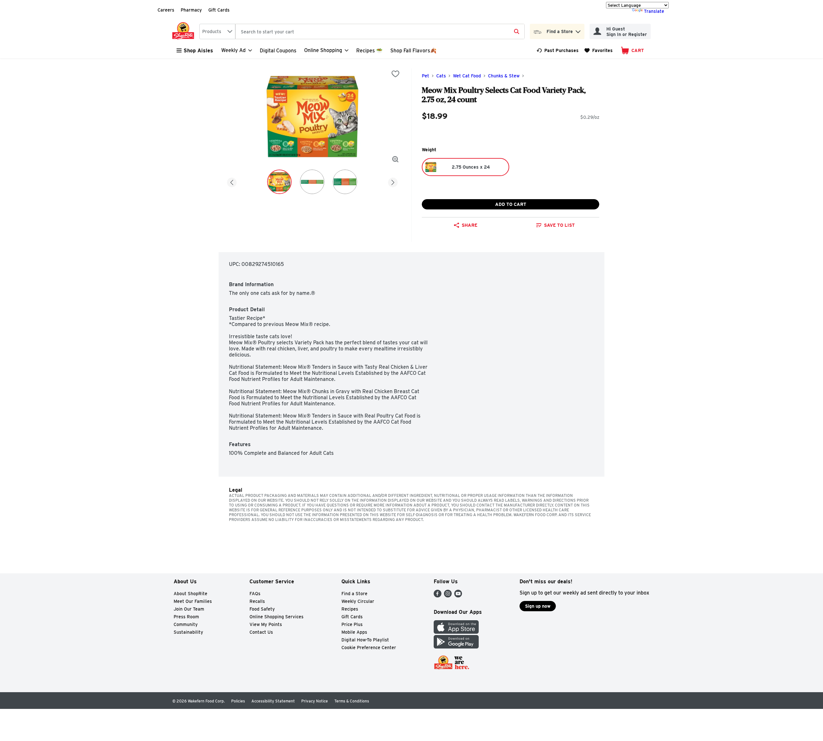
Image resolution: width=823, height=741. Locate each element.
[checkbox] (395, 74)
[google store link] (456, 647)
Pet (425, 75)
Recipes (349, 609)
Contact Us (261, 632)
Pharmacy (191, 10)
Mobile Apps (354, 632)
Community (186, 624)
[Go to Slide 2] (312, 182)
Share (469, 225)
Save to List (559, 225)
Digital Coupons (278, 51)
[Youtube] (458, 596)
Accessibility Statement (273, 701)
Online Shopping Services (276, 616)
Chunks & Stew (504, 75)
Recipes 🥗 (369, 51)
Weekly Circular (357, 601)
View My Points (265, 624)
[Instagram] (448, 596)
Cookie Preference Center (368, 647)
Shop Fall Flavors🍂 (413, 51)
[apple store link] (456, 632)
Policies (238, 701)
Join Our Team (189, 609)
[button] (578, 30)
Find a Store (354, 593)
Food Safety (262, 609)
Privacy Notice (314, 701)
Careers (166, 10)
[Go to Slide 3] (345, 182)
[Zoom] (395, 159)
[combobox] (217, 31)
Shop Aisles (198, 51)
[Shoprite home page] (184, 31)
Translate (654, 11)
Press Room (186, 616)
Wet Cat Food (467, 75)
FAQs (254, 593)
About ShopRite (190, 593)
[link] (558, 50)
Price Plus (352, 624)
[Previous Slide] (232, 181)
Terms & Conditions (351, 701)
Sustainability (188, 632)
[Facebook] (437, 596)
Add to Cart (510, 204)
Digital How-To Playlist (365, 639)
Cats (441, 75)
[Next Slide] (393, 181)
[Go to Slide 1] (279, 182)
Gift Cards (219, 10)
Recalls (257, 601)
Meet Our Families (193, 601)
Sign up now (537, 606)
